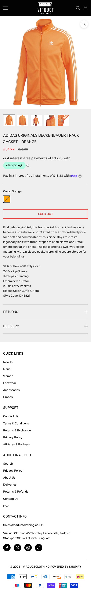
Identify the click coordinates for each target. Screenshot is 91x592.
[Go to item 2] (23, 120)
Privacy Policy (12, 437)
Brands (8, 397)
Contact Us (10, 416)
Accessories (11, 390)
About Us (9, 477)
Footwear (9, 383)
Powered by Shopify (65, 567)
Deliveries (10, 484)
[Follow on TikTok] (38, 547)
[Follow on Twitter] (17, 547)
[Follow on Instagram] (28, 547)
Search (8, 463)
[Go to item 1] (9, 120)
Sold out (45, 214)
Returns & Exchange (17, 430)
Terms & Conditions (16, 423)
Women (8, 376)
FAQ (5, 506)
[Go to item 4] (50, 120)
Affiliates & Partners (16, 444)
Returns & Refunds (15, 491)
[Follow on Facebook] (7, 547)
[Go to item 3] (36, 120)
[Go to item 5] (63, 120)
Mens (6, 369)
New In (7, 362)
